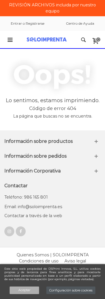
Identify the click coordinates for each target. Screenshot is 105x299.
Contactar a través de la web (33, 215)
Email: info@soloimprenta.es (33, 206)
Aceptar (24, 290)
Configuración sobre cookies (70, 290)
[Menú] (9, 39)
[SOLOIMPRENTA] (46, 39)
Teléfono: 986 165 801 (26, 197)
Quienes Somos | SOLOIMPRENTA (53, 254)
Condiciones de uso (39, 261)
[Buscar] (83, 39)
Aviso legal (75, 261)
